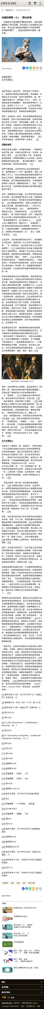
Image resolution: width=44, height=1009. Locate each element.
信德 (18, 883)
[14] (28, 296)
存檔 (38, 1006)
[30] (30, 562)
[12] (32, 257)
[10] (15, 234)
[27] (30, 522)
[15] (38, 347)
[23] (9, 477)
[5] (32, 164)
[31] (9, 593)
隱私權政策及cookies (30, 1003)
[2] (39, 128)
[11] (13, 248)
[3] (37, 139)
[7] (32, 211)
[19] (36, 401)
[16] (36, 350)
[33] (15, 681)
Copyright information (10, 1006)
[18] (38, 398)
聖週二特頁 (31, 883)
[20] (13, 418)
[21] (22, 427)
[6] (8, 202)
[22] (9, 435)
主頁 (24, 883)
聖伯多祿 (5, 883)
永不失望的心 (7, 79)
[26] (9, 511)
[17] (19, 395)
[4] (16, 155)
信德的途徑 (6, 76)
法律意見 (16, 1003)
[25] (32, 497)
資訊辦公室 (30, 1006)
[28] (3, 539)
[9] (3, 226)
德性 (12, 883)
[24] (9, 485)
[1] (29, 105)
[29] (9, 542)
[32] (36, 618)
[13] (38, 285)
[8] (37, 220)
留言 (22, 1006)
